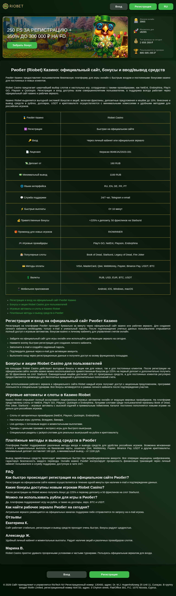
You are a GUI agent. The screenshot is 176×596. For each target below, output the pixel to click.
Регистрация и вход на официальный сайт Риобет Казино (43, 300)
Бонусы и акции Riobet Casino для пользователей (38, 304)
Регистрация (143, 6)
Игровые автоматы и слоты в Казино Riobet (35, 308)
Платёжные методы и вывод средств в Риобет (36, 313)
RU (166, 6)
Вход (118, 6)
